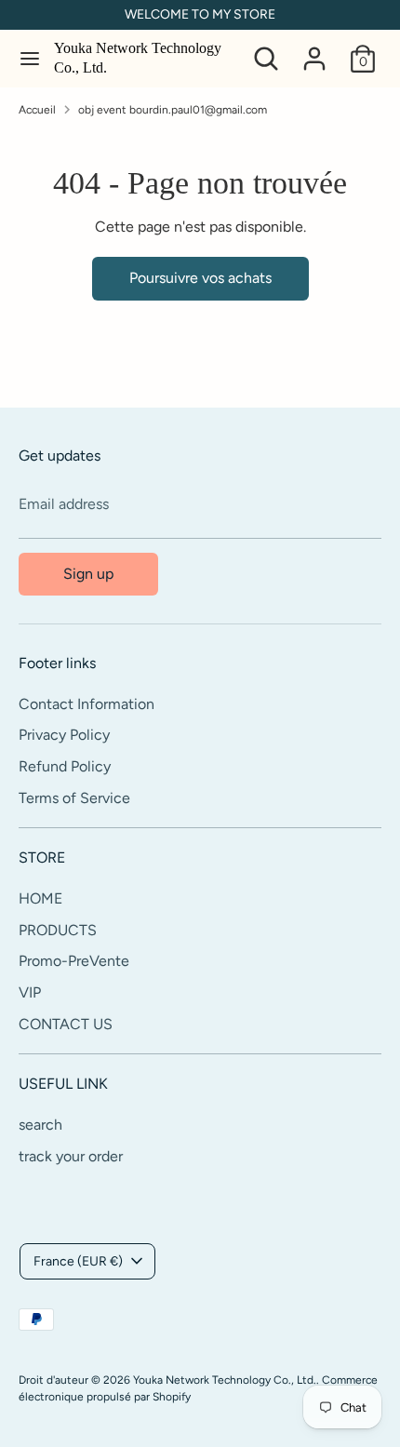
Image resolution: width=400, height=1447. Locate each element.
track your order (71, 1156)
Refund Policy (65, 766)
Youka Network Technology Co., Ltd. (137, 57)
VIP (30, 992)
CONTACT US (66, 1024)
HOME (40, 898)
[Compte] (314, 51)
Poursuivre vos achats (200, 278)
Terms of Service (74, 798)
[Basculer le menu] (28, 58)
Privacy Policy (64, 735)
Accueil (37, 109)
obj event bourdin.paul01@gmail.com (172, 109)
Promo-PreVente (74, 961)
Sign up (88, 574)
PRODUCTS (58, 930)
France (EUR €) (78, 1261)
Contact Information (86, 704)
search (40, 1124)
